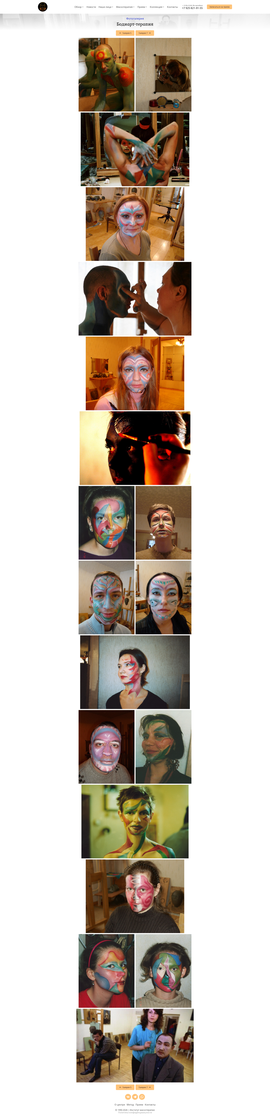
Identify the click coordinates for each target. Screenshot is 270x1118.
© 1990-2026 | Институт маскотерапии (135, 1110)
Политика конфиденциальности (135, 1112)
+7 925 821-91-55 (192, 8)
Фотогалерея (135, 18)
